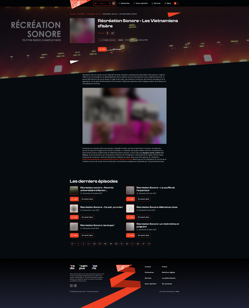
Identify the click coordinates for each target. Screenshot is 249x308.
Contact (148, 267)
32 (127, 244)
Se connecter (167, 284)
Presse (164, 267)
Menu (169, 3)
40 (138, 244)
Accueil (72, 14)
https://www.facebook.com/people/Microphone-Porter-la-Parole (107, 159)
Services (157, 3)
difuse (177, 291)
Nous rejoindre (142, 3)
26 (94, 244)
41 (143, 244)
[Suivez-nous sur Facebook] (71, 286)
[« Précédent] (72, 244)
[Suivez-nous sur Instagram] (75, 286)
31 (121, 244)
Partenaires (149, 272)
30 (116, 244)
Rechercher (125, 3)
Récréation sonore (94, 14)
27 (100, 244)
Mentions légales (168, 272)
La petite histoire (168, 278)
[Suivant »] (149, 244)
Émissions (81, 14)
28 (105, 244)
